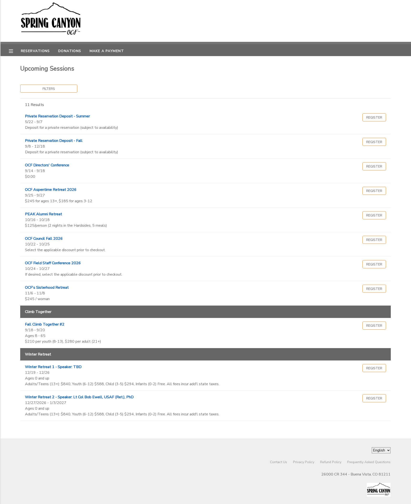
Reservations (35, 50)
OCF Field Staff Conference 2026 (53, 263)
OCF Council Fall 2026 (44, 238)
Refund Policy (330, 462)
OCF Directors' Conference (47, 165)
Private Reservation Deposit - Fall (54, 140)
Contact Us (278, 462)
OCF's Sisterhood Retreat (47, 287)
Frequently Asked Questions (369, 462)
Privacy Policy (303, 462)
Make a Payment (107, 50)
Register (374, 117)
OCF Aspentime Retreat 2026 (51, 189)
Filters (49, 88)
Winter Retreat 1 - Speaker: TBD (53, 367)
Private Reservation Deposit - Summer (57, 116)
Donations (69, 50)
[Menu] (14, 50)
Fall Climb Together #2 (44, 324)
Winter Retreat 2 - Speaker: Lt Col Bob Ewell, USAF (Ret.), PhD (79, 397)
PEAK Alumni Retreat (43, 214)
